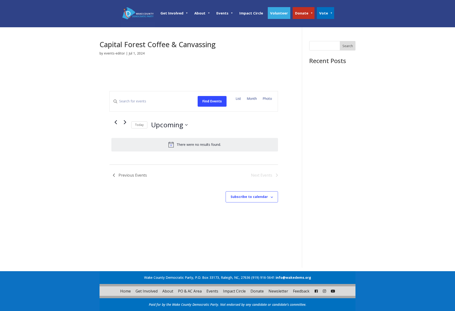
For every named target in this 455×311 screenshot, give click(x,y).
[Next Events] (125, 122)
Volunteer (279, 13)
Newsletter (278, 291)
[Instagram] (324, 291)
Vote (323, 13)
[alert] (194, 144)
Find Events (212, 101)
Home (125, 291)
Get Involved (171, 13)
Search (347, 46)
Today (139, 125)
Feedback (301, 291)
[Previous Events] (115, 122)
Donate (301, 13)
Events (222, 13)
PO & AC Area (190, 291)
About (199, 13)
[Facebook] (316, 291)
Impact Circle (251, 13)
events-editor (114, 53)
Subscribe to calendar (249, 196)
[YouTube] (332, 291)
